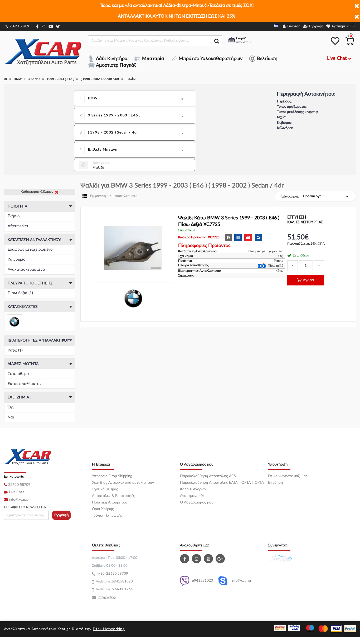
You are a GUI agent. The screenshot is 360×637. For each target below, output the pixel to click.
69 (114, 581)
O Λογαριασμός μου (196, 502)
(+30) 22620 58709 (113, 573)
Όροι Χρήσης (103, 509)
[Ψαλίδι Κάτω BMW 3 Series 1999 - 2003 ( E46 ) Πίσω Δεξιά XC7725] (133, 249)
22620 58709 (19, 26)
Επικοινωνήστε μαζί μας (288, 476)
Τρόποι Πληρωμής (107, 515)
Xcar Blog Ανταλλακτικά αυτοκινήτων (123, 483)
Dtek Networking (109, 629)
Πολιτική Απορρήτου (109, 502)
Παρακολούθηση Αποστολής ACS (208, 476)
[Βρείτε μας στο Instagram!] (197, 558)
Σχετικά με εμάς (105, 489)
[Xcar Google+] (221, 558)
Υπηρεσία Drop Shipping (112, 476)
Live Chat (16, 492)
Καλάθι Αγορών (193, 489)
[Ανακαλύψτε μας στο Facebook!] (185, 558)
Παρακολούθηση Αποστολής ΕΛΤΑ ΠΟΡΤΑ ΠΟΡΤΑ (222, 483)
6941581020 (202, 580)
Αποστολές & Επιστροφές (113, 496)
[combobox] (138, 98)
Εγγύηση (275, 483)
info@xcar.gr (19, 499)
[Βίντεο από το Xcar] (209, 558)
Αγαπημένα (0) (192, 496)
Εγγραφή (61, 515)
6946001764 (122, 589)
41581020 (124, 581)
